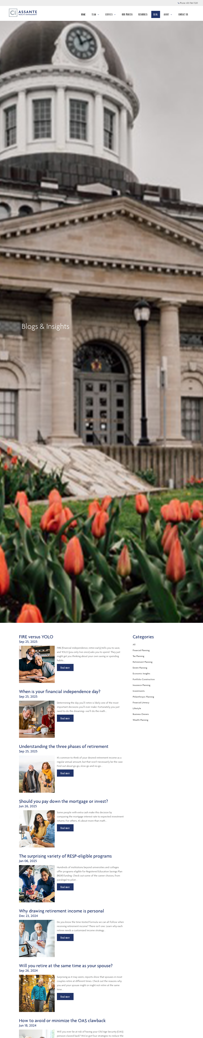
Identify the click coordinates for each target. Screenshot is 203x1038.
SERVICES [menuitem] (109, 15)
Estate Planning (140, 667)
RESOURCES (143, 14)
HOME (83, 14)
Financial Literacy (141, 702)
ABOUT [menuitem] (168, 15)
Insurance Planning (141, 685)
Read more (65, 667)
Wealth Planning (140, 719)
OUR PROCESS (127, 14)
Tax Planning (138, 656)
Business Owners (141, 714)
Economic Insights (141, 673)
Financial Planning (141, 650)
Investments (139, 690)
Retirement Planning (142, 661)
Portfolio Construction (144, 679)
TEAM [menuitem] (96, 15)
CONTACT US (183, 14)
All (134, 644)
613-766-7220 (192, 3)
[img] (101, 311)
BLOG (156, 14)
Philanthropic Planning (143, 696)
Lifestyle (137, 708)
